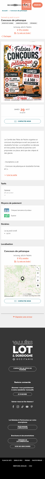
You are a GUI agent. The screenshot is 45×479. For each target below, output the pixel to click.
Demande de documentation (23, 440)
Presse (27, 460)
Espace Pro (18, 460)
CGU (30, 466)
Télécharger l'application (22, 427)
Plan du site (7, 460)
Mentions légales (19, 466)
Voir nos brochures (22, 446)
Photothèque (37, 460)
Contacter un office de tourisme (22, 369)
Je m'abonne (22, 394)
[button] (12, 5)
